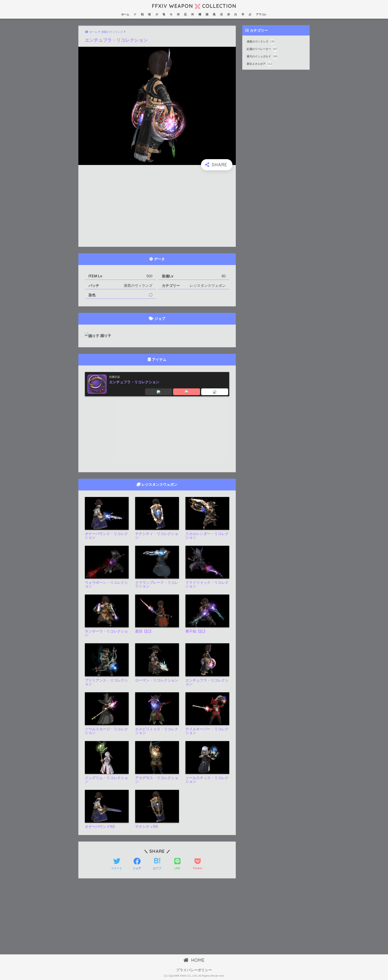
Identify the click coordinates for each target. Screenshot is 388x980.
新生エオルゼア (259, 64)
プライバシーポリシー (194, 970)
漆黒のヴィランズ (261, 41)
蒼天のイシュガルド (262, 56)
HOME (197, 960)
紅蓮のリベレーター (262, 49)
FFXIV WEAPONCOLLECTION (194, 6)
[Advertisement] (157, 208)
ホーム (125, 14)
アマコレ (261, 14)
